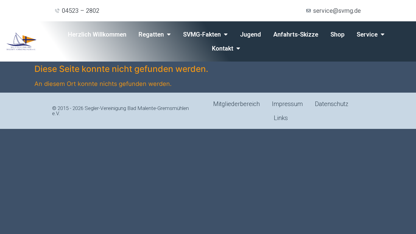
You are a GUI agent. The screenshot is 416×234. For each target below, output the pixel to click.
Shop (337, 34)
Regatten (151, 34)
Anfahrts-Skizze (295, 34)
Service (367, 34)
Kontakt (222, 48)
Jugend (250, 34)
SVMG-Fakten (202, 34)
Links (281, 118)
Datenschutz (331, 104)
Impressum (287, 104)
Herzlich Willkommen (97, 34)
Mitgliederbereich (236, 104)
